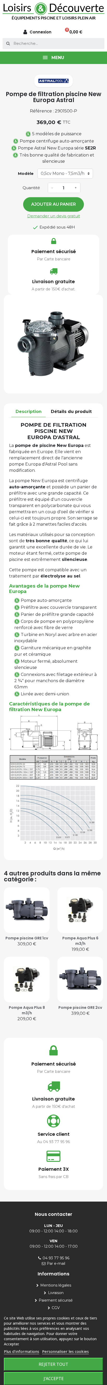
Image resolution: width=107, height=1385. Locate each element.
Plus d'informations (21, 1351)
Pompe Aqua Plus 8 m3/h (27, 1010)
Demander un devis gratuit (53, 215)
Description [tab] (29, 411)
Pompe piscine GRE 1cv (26, 938)
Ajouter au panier (53, 204)
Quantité (31, 187)
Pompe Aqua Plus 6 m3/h (80, 941)
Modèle (26, 173)
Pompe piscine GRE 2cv (80, 1007)
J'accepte (54, 1378)
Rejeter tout (53, 1364)
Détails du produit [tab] (71, 411)
